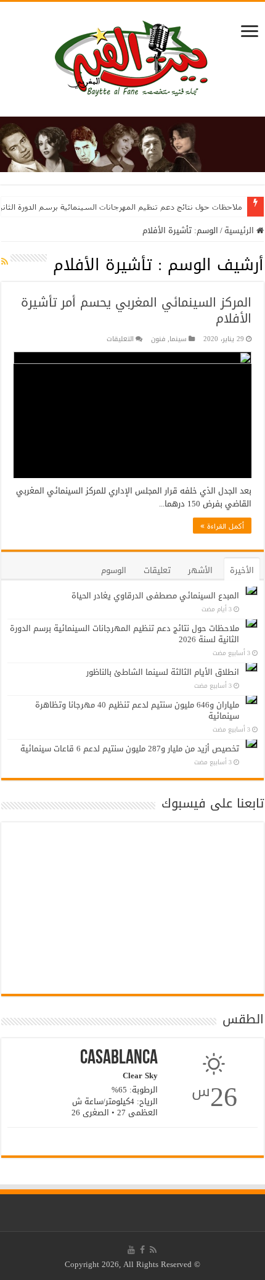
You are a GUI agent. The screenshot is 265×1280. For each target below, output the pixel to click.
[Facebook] (142, 1249)
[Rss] (153, 1249)
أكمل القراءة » (222, 525)
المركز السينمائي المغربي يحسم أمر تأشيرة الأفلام (136, 310)
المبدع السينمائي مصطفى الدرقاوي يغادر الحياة (155, 595)
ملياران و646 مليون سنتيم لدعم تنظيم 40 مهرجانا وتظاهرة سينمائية (137, 710)
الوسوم (113, 570)
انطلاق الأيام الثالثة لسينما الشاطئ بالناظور (162, 672)
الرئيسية (240, 230)
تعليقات (157, 570)
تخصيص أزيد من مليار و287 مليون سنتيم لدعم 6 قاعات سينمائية (129, 748)
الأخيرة (242, 570)
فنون (158, 338)
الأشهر (200, 570)
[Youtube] (131, 1249)
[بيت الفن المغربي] (132, 62)
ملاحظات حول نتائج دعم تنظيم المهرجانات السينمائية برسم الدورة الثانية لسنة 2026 (124, 634)
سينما (178, 338)
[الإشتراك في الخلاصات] (4, 262)
